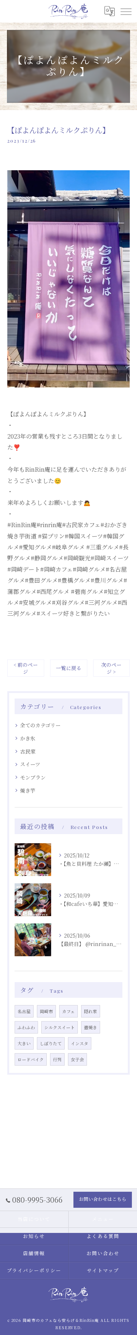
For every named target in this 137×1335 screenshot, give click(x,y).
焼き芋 (27, 790)
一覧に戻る (68, 668)
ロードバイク (31, 1059)
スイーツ (30, 764)
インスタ (79, 1043)
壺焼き (90, 1027)
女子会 (77, 1059)
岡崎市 (46, 1011)
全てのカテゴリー (40, 725)
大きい (24, 1043)
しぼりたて (51, 1043)
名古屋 (24, 1011)
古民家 (27, 751)
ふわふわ (26, 1027)
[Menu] (125, 11)
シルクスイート (59, 1027)
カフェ (68, 1011)
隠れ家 (90, 1011)
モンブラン (33, 777)
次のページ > (111, 668)
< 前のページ (26, 668)
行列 (57, 1059)
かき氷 (27, 738)
